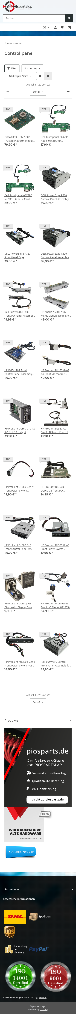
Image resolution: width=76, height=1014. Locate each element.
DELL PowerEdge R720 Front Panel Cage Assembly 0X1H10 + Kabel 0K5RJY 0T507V (19, 255)
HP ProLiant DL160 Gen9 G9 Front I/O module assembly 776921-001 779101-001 (55, 372)
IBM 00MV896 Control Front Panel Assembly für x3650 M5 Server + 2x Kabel (56, 663)
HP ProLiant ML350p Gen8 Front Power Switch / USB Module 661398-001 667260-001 (19, 663)
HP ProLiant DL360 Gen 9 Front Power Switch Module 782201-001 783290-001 (19, 488)
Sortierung (30, 68)
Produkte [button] (11, 720)
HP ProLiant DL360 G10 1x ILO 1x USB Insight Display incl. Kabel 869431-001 (19, 430)
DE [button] (44, 27)
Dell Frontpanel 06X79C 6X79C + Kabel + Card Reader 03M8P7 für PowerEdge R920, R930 (18, 197)
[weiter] (68, 92)
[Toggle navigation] (4, 25)
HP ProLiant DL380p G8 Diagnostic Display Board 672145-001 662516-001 (19, 605)
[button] (55, 27)
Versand (42, 997)
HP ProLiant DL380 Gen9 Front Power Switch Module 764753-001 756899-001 (55, 547)
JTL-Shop (44, 1009)
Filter (13, 68)
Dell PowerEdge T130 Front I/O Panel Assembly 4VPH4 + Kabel (19, 313)
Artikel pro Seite (18, 76)
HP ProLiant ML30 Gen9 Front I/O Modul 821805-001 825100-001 (55, 605)
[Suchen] (69, 18)
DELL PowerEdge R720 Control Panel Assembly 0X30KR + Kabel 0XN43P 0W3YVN (55, 197)
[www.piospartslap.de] (17, 6)
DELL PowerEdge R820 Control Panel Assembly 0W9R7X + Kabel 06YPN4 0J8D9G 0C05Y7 (55, 255)
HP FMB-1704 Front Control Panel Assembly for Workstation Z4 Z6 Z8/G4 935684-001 (18, 372)
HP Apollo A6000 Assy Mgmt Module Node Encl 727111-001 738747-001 (55, 313)
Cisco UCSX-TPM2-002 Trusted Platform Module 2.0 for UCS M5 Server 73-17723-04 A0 (19, 139)
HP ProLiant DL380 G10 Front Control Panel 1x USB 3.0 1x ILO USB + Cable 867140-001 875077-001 (17, 547)
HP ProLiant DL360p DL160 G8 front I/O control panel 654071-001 (56, 488)
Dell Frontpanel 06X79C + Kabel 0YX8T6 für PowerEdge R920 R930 (56, 139)
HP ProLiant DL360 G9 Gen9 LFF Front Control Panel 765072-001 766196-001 (54, 430)
